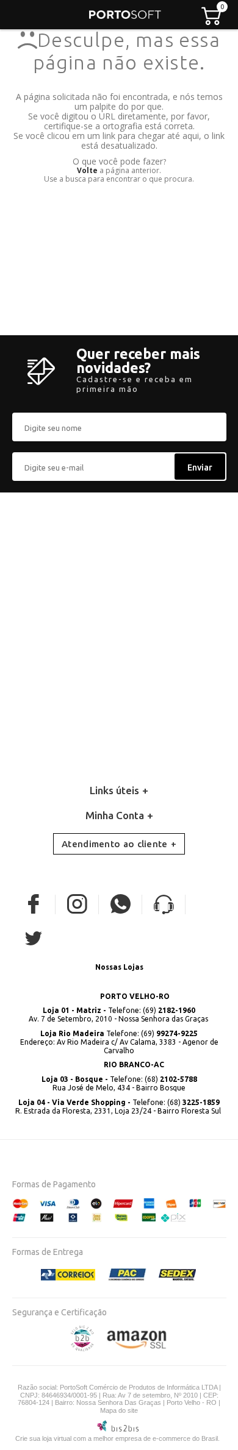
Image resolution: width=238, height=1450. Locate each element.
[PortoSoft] (125, 14)
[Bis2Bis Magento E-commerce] (82, 1348)
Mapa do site (119, 1410)
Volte (87, 170)
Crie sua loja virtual (43, 1438)
